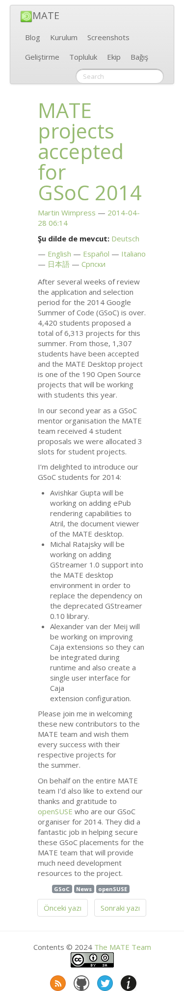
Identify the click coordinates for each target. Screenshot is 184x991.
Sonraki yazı (120, 908)
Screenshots (108, 37)
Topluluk (83, 57)
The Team (122, 947)
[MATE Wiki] (127, 981)
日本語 (59, 264)
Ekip (114, 57)
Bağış (139, 57)
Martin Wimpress (67, 212)
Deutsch (125, 238)
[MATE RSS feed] (57, 981)
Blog (32, 37)
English (59, 254)
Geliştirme (42, 57)
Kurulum (64, 37)
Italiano (133, 254)
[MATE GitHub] (80, 981)
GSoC (62, 889)
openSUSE (55, 811)
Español (96, 254)
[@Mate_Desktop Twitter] (104, 981)
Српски (93, 264)
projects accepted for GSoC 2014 (90, 151)
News (84, 889)
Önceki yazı (62, 908)
